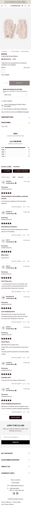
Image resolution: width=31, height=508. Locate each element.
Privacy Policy (17, 502)
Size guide (27, 67)
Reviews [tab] (6, 167)
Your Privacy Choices (7, 504)
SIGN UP (16, 442)
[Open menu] (2, 6)
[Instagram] (17, 493)
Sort (14, 177)
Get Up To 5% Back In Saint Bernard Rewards (15, 2)
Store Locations (15, 480)
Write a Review (23, 171)
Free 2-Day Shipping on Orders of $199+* (15, 1)
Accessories (4, 51)
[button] (15, 148)
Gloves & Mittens (15, 51)
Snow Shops (15, 482)
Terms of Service (6, 502)
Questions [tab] (16, 167)
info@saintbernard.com (17, 485)
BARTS (4, 54)
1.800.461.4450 (14, 488)
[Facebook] (14, 493)
